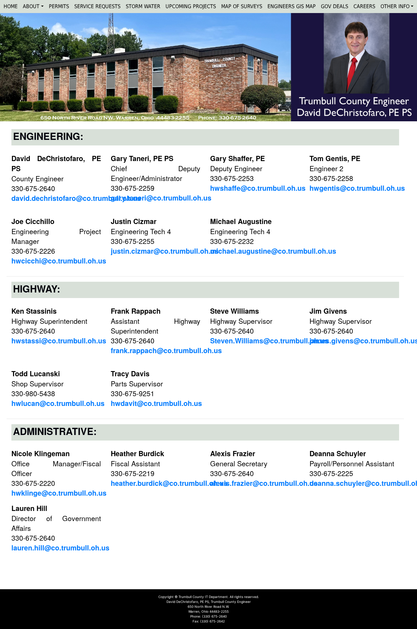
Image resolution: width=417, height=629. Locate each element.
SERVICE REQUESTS (97, 6)
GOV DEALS (334, 6)
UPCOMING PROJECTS (190, 6)
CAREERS (364, 6)
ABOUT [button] (31, 6)
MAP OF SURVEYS (241, 6)
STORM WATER (143, 6)
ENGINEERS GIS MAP (291, 6)
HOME (11, 6)
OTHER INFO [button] (395, 6)
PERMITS (59, 6)
